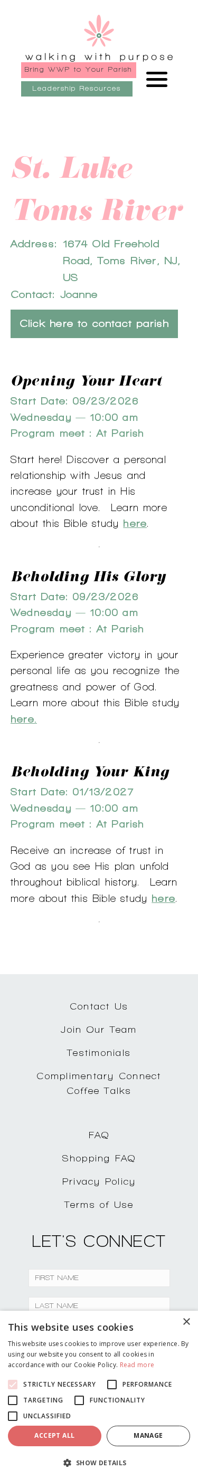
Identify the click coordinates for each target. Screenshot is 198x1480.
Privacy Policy (99, 1181)
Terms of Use (99, 1204)
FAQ (99, 1135)
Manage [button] (148, 1435)
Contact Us (99, 1006)
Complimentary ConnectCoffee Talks (98, 1083)
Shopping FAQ (99, 1158)
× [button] (186, 1322)
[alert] (99, 1395)
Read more (137, 1364)
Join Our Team (99, 1029)
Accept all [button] (54, 1435)
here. (24, 719)
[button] (99, 1462)
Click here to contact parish (94, 323)
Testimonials (99, 1052)
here (135, 523)
